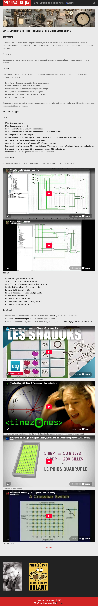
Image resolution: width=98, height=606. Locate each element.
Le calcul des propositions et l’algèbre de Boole (25, 140)
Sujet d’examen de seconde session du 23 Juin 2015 (26, 284)
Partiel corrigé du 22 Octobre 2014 (20, 278)
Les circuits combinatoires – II (18, 146)
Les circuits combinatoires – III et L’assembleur (25, 149)
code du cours (54, 132)
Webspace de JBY (17, 3)
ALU (52, 149)
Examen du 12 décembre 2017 (18, 304)
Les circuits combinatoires (17, 143)
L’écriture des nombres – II (16, 126)
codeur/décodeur (38, 143)
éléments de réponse (22, 319)
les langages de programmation (78, 322)
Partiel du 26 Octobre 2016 (16, 296)
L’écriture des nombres (15, 123)
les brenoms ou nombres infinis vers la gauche (36, 316)
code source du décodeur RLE (68, 137)
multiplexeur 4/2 (42, 146)
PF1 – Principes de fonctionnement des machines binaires (37, 31)
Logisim (52, 143)
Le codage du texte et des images (19, 135)
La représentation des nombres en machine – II (25, 132)
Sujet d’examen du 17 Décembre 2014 (21, 281)
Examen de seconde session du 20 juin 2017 (23, 301)
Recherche (54, 3)
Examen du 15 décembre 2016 (17, 299)
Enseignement (45, 3)
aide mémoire (12, 152)
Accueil (36, 3)
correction (36, 287)
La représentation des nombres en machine (24, 129)
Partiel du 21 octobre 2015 (16, 287)
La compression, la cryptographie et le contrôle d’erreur (29, 137)
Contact (62, 3)
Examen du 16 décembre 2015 (17, 290)
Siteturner (60, 603)
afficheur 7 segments (74, 146)
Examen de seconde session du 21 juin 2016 (23, 293)
